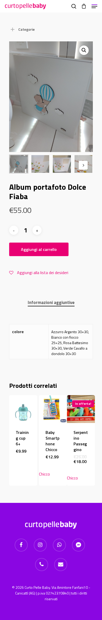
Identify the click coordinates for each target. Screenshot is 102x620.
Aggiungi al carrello (39, 249)
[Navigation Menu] (94, 6)
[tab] (51, 302)
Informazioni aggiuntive (51, 302)
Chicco (44, 474)
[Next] (83, 165)
